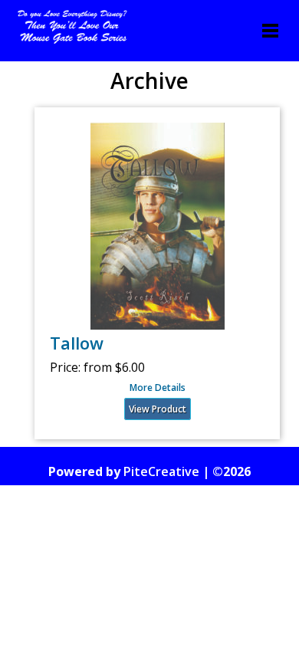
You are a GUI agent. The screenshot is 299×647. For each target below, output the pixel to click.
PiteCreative (161, 471)
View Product (157, 408)
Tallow (77, 342)
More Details (158, 388)
